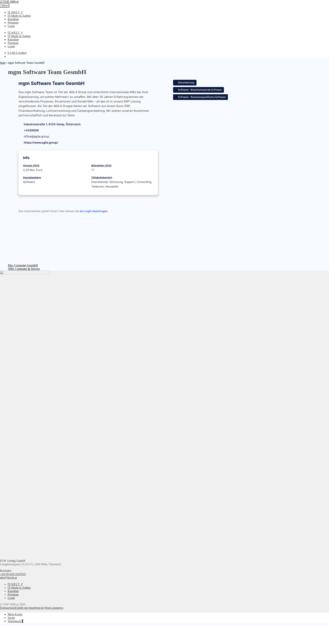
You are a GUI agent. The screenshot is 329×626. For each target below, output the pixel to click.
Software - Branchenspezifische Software (202, 97)
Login (11, 26)
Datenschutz (7, 607)
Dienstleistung (186, 82)
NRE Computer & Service (24, 268)
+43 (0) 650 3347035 (13, 574)
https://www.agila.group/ (41, 142)
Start (3, 62)
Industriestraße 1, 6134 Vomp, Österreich (52, 124)
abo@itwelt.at (8, 577)
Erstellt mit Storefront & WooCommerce (39, 607)
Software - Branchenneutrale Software (200, 89)
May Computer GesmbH (23, 265)
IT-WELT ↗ (15, 12)
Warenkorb (15, 621)
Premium (13, 22)
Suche (11, 617)
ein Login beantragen (94, 211)
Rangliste (13, 19)
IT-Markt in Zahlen (19, 15)
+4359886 (31, 130)
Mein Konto (15, 614)
